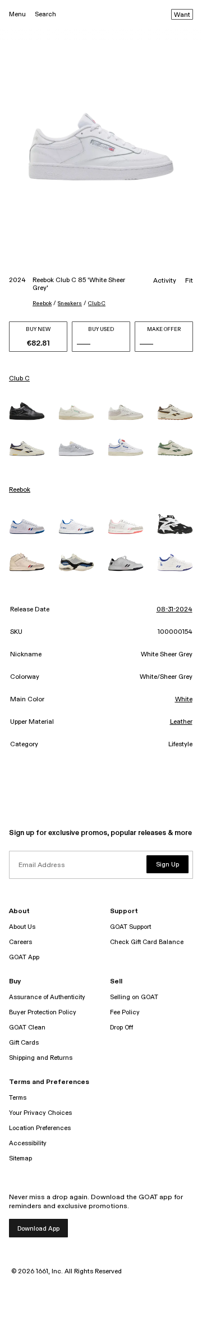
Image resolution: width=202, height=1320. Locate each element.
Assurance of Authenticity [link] (47, 997)
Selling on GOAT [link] (134, 997)
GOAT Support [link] (130, 927)
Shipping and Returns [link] (40, 1058)
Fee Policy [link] (125, 1012)
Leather (181, 722)
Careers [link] (20, 942)
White (183, 699)
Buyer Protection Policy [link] (42, 1012)
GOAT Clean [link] (27, 1027)
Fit (189, 281)
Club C (96, 303)
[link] (27, 411)
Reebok (42, 303)
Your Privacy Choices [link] (40, 1113)
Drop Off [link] (121, 1027)
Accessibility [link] (28, 1143)
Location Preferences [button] (40, 1128)
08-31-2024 (174, 609)
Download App (38, 1229)
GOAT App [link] (24, 957)
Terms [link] (17, 1098)
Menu (17, 14)
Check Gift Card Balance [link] (146, 942)
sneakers (70, 303)
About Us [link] (22, 927)
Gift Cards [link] (24, 1043)
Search (45, 14)
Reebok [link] (19, 490)
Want (182, 15)
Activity (164, 281)
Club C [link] (19, 378)
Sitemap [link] (20, 1158)
